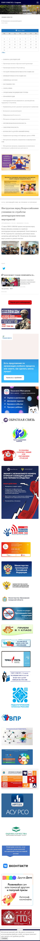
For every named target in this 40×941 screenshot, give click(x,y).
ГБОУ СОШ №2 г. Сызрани (11, 2)
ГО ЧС (3, 202)
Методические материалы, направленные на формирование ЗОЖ (18, 141)
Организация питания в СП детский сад (14, 67)
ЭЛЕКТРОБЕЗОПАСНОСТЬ (10, 127)
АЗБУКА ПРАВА (7, 88)
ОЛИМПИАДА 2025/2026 (10, 80)
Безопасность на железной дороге (12, 21)
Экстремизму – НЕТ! (7, 288)
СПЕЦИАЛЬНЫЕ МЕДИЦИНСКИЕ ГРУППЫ (15, 92)
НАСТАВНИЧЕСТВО (9, 84)
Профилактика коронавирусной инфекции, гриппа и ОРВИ (19, 135)
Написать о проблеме (14, 377)
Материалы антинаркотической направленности (16, 119)
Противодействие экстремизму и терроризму (21, 202)
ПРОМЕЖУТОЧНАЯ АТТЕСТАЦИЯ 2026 (14, 76)
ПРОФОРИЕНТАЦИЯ (9, 96)
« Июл (3, 52)
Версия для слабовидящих (20, 302)
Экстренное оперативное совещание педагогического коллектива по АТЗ (27, 282)
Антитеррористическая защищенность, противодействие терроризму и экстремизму (17, 101)
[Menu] (37, 2)
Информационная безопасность (11, 115)
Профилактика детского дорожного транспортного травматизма (20, 107)
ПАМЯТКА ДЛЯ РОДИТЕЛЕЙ (11, 59)
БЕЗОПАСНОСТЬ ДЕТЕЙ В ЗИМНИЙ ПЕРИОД (16, 131)
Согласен (4, 938)
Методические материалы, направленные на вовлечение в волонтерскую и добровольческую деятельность (18, 147)
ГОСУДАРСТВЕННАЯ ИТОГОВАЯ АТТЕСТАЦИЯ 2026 (18, 72)
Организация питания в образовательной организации (18, 63)
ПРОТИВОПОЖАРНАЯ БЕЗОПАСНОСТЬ (14, 123)
